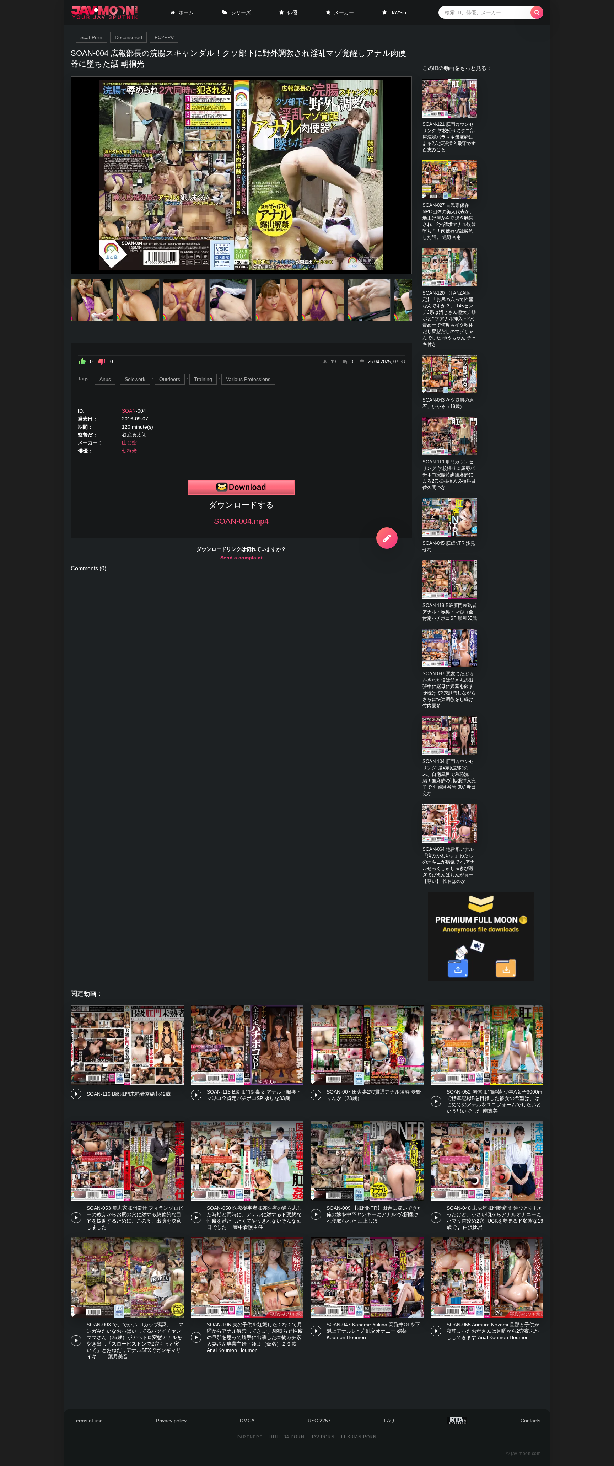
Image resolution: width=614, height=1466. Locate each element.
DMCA (247, 1420)
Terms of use (88, 1420)
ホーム (186, 12)
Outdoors (169, 379)
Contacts (530, 1420)
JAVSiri (398, 12)
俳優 (292, 12)
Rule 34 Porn (287, 1436)
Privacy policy (171, 1420)
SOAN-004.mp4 (241, 521)
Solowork (135, 379)
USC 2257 (319, 1420)
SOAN (129, 411)
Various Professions (248, 379)
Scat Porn (91, 37)
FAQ (389, 1420)
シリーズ (241, 12)
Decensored (128, 37)
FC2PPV (164, 37)
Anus (105, 379)
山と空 (129, 442)
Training (203, 379)
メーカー (344, 12)
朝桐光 (129, 450)
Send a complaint (241, 557)
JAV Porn (323, 1436)
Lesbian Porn (359, 1436)
